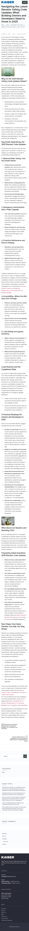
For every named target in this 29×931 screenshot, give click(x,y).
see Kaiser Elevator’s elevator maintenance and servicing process (15, 617)
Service (4, 836)
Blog (8, 24)
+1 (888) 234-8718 (14, 881)
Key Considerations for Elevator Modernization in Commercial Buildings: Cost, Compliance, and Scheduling (14, 703)
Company (4, 839)
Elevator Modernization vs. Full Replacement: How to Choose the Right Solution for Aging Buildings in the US (19, 738)
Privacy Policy (4, 918)
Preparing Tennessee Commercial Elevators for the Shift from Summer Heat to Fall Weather (13, 793)
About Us (5, 841)
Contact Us (4, 916)
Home (2, 24)
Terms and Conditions (6, 920)
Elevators (4, 833)
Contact (4, 844)
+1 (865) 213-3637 (15, 883)
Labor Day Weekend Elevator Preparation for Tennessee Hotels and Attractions (13, 803)
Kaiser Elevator (21, 34)
